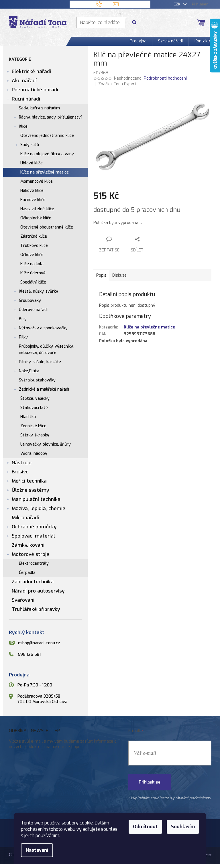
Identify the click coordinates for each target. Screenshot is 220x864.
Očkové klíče (32, 254)
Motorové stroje (30, 554)
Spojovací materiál (33, 536)
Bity (23, 319)
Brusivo (20, 472)
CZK (178, 4)
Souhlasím (183, 827)
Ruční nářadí (26, 99)
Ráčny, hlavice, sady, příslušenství (50, 117)
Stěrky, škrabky (34, 435)
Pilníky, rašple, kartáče (40, 362)
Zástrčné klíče (33, 236)
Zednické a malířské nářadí (44, 389)
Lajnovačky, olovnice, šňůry (45, 444)
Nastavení (37, 850)
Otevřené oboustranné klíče (46, 227)
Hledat (136, 22)
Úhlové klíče (31, 163)
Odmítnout (145, 827)
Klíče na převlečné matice (44, 172)
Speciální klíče (33, 282)
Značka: (117, 84)
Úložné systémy (30, 490)
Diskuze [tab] (119, 275)
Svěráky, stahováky (37, 380)
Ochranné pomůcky (34, 526)
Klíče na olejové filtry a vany (47, 154)
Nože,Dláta (29, 371)
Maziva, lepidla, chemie (38, 508)
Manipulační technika (36, 499)
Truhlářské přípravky (36, 609)
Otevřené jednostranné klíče (47, 135)
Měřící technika (29, 481)
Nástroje (22, 462)
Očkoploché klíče (35, 218)
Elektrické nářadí (31, 71)
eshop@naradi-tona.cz (39, 643)
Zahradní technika (33, 581)
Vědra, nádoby (33, 453)
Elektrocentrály (34, 563)
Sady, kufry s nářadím (39, 108)
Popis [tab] (101, 275)
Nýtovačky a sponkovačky (43, 328)
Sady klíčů (29, 144)
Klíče (23, 126)
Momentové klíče (36, 181)
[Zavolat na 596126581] (104, 4)
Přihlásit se (149, 782)
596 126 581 (29, 655)
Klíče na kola (32, 264)
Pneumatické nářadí (35, 89)
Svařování (23, 600)
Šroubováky (30, 300)
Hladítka (28, 417)
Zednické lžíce (33, 426)
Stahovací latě (34, 407)
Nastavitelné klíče (37, 209)
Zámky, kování (28, 545)
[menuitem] (138, 41)
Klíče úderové (33, 273)
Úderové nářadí (33, 309)
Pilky (23, 337)
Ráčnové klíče (33, 199)
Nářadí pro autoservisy (38, 591)
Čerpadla (27, 572)
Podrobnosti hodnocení (165, 78)
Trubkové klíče (34, 245)
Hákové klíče (32, 190)
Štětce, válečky (35, 398)
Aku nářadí (24, 80)
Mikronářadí (25, 517)
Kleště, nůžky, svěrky (38, 291)
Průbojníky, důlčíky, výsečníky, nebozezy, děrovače (46, 349)
